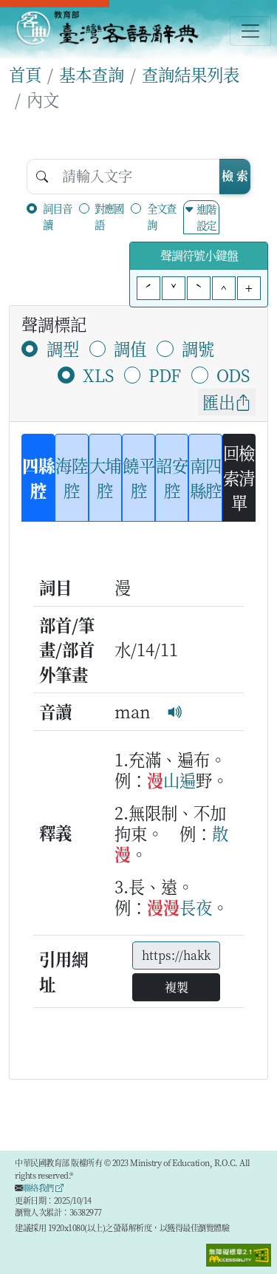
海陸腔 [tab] (71, 477)
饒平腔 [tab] (138, 477)
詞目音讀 (57, 216)
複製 (176, 986)
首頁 (25, 74)
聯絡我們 (39, 1187)
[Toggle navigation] (250, 31)
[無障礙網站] (238, 1253)
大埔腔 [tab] (105, 477)
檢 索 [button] (235, 175)
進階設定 (206, 217)
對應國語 (109, 216)
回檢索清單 (239, 477)
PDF (164, 374)
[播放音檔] (175, 711)
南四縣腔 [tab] (206, 477)
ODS (233, 374)
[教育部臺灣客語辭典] (106, 28)
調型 (63, 348)
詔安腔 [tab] (172, 477)
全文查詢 (161, 216)
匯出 (218, 401)
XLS (98, 374)
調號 (198, 348)
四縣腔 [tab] (38, 477)
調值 (130, 348)
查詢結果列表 (190, 74)
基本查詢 (91, 74)
